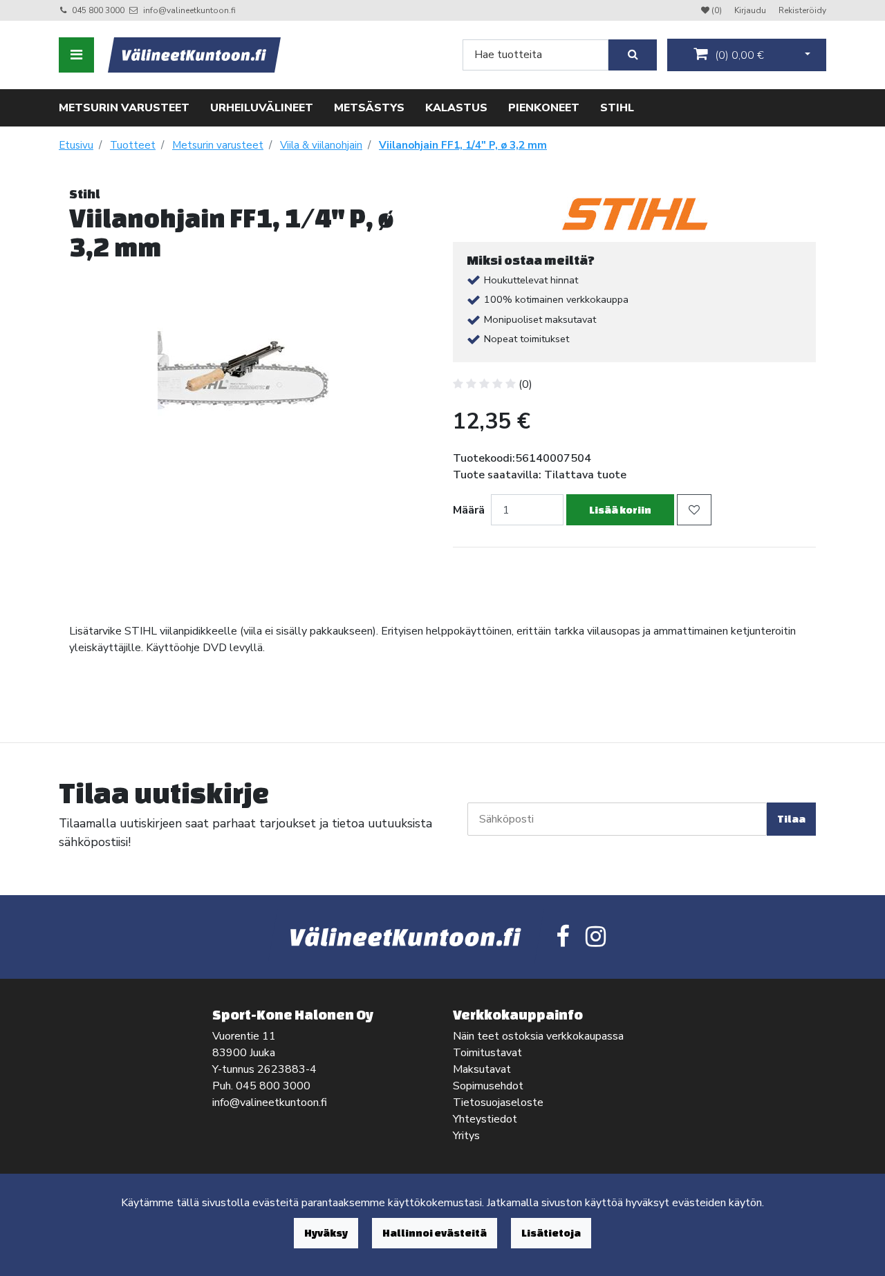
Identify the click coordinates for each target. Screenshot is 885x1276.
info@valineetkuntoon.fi (189, 10)
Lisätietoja (551, 1233)
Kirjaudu (751, 10)
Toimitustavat (487, 1052)
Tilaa (791, 819)
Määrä (469, 510)
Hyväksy (326, 1233)
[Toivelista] (694, 509)
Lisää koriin (620, 510)
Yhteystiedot (485, 1119)
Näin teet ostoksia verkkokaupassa (538, 1036)
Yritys (466, 1135)
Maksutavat (482, 1069)
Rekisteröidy (802, 10)
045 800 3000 (98, 10)
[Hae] (632, 55)
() (738, 55)
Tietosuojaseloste (498, 1102)
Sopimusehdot (488, 1086)
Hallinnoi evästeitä (434, 1233)
